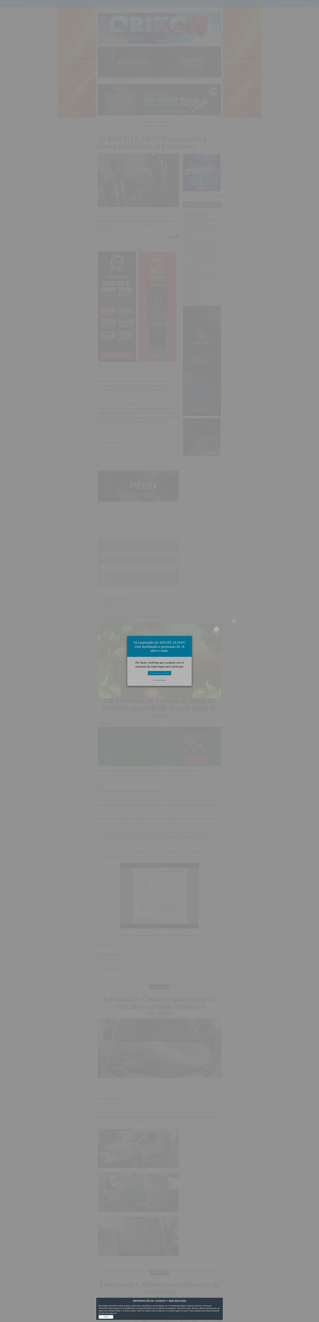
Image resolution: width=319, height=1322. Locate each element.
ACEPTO (106, 1317)
